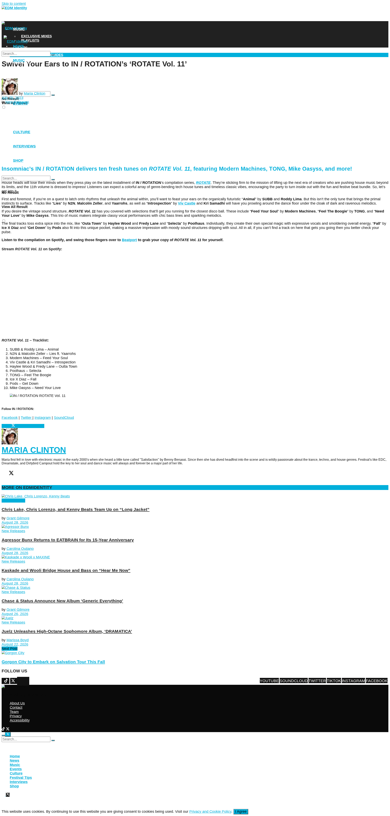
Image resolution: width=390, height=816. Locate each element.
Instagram (43, 418)
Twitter (26, 418)
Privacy (16, 716)
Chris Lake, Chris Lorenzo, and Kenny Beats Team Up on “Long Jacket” (76, 509)
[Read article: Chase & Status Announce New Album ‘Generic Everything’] (195, 588)
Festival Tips (21, 778)
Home (15, 756)
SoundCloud (64, 418)
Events (20, 103)
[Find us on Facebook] (18, 681)
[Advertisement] (124, 132)
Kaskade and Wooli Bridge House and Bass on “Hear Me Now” (66, 570)
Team (14, 712)
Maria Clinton (34, 93)
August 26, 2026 (15, 614)
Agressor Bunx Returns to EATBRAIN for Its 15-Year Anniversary (68, 539)
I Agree (241, 811)
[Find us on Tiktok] (22, 681)
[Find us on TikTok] (4, 729)
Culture (16, 773)
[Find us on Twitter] (24, 681)
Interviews (24, 72)
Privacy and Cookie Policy (210, 811)
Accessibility (20, 720)
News (18, 19)
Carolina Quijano (20, 549)
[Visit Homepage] (14, 8)
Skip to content (14, 4)
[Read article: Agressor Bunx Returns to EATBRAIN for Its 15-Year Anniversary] (195, 527)
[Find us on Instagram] (20, 681)
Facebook (10, 418)
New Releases (13, 500)
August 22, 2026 (15, 644)
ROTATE (203, 183)
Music (19, 29)
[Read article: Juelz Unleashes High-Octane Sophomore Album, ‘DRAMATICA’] (195, 618)
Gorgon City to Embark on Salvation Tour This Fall (53, 661)
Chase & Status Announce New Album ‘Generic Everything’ (62, 600)
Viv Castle (186, 203)
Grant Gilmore (17, 518)
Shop (18, 82)
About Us (17, 703)
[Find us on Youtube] (28, 681)
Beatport (129, 240)
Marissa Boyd (17, 640)
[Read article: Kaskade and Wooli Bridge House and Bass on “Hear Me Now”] (195, 557)
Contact (16, 707)
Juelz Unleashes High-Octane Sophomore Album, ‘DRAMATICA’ (67, 631)
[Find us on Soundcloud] (26, 681)
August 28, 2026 (15, 522)
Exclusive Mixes (36, 36)
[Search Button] (53, 95)
